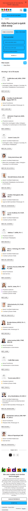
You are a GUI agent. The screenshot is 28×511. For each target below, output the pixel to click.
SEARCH (13, 55)
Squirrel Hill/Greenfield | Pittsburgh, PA (13, 105)
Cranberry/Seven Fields (9, 220)
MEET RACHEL (5, 426)
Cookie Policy (5, 507)
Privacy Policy (11, 507)
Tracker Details (5, 509)
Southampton (20, 87)
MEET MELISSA (5, 241)
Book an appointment (14, 15)
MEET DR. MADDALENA (7, 408)
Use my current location (11, 51)
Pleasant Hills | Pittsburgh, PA (11, 329)
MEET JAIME (4, 351)
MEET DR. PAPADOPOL (7, 444)
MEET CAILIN (5, 369)
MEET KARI (4, 297)
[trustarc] (23, 508)
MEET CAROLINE (5, 109)
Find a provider (20, 32)
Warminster (23, 125)
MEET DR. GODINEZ (6, 223)
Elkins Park (5, 123)
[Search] (21, 10)
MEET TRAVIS (5, 387)
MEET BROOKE (5, 333)
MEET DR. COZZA (6, 148)
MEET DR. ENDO (5, 188)
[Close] (26, 2)
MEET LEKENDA (5, 128)
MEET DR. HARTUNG (7, 259)
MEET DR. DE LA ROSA (7, 168)
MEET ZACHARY (5, 277)
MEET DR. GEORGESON (7, 206)
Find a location (8, 32)
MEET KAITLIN (5, 91)
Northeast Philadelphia (8, 87)
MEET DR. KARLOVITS (7, 315)
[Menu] (25, 10)
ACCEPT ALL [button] (14, 503)
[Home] (2, 18)
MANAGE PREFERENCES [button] (14, 499)
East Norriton (6, 274)
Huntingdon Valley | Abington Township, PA (14, 85)
